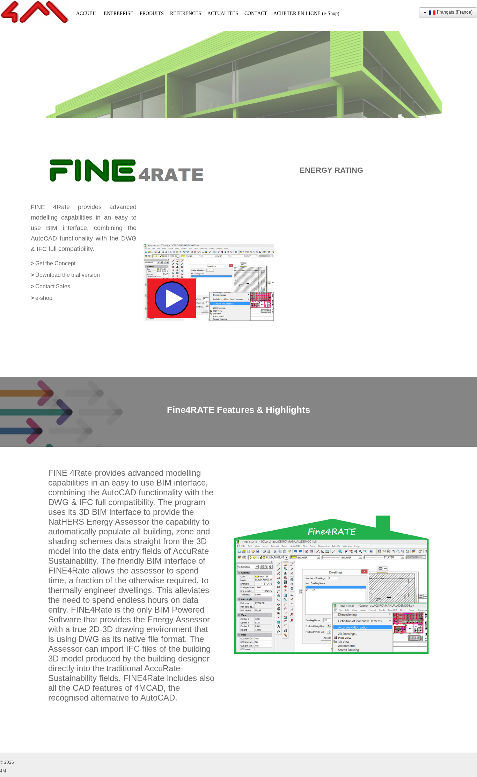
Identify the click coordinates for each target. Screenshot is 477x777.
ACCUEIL (86, 13)
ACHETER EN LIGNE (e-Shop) (306, 13)
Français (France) (453, 12)
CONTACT (255, 13)
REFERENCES (185, 13)
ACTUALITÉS (222, 13)
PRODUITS (152, 13)
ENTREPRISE (118, 13)
